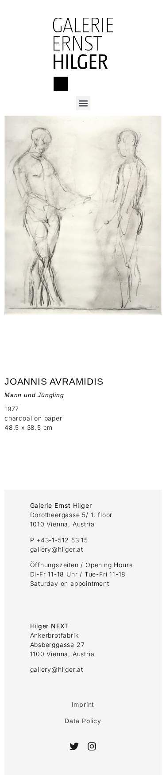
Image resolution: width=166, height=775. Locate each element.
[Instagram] (91, 746)
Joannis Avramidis (54, 381)
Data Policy (83, 720)
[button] (83, 103)
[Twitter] (74, 746)
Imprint (83, 704)
